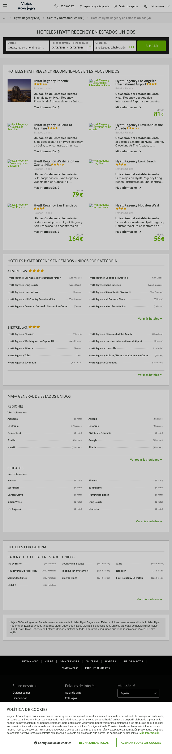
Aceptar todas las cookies (141, 742)
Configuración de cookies (54, 743)
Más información (149, 733)
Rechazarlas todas (94, 742)
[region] (86, 377)
